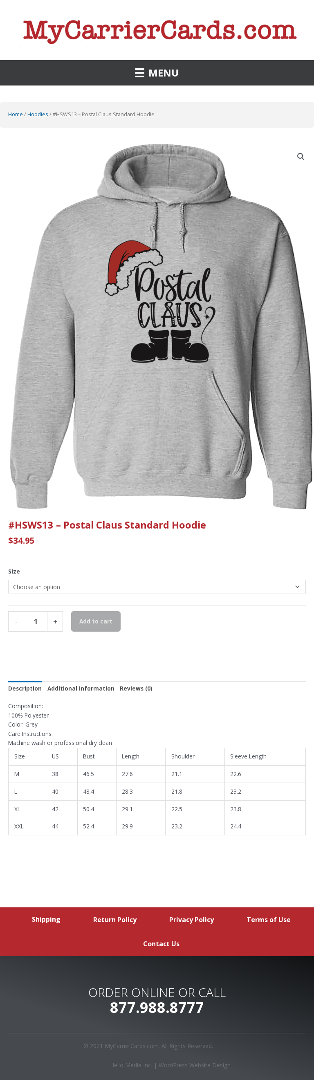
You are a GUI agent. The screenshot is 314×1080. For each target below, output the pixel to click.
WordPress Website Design (195, 1065)
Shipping (46, 919)
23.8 (235, 809)
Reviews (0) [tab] (136, 688)
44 (55, 826)
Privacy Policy (191, 919)
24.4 (235, 826)
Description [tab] (25, 688)
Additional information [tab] (80, 688)
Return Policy (115, 919)
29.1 (127, 809)
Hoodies (37, 114)
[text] (157, 715)
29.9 (127, 826)
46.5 (88, 774)
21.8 (176, 791)
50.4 (88, 809)
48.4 (88, 791)
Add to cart (95, 621)
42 (55, 809)
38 (55, 774)
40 (55, 791)
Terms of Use (269, 919)
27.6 (127, 774)
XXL (19, 826)
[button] (301, 156)
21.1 (176, 774)
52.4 (88, 826)
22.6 (235, 774)
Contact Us (161, 943)
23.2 (235, 791)
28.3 (127, 791)
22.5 (176, 809)
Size (14, 571)
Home (15, 114)
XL (17, 809)
